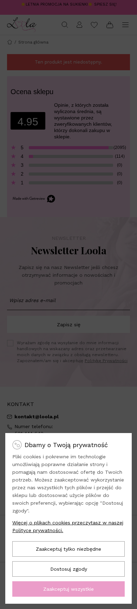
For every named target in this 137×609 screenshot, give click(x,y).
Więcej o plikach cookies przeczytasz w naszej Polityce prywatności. (67, 526)
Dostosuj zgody (68, 569)
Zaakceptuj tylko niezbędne (68, 549)
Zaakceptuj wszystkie (68, 589)
